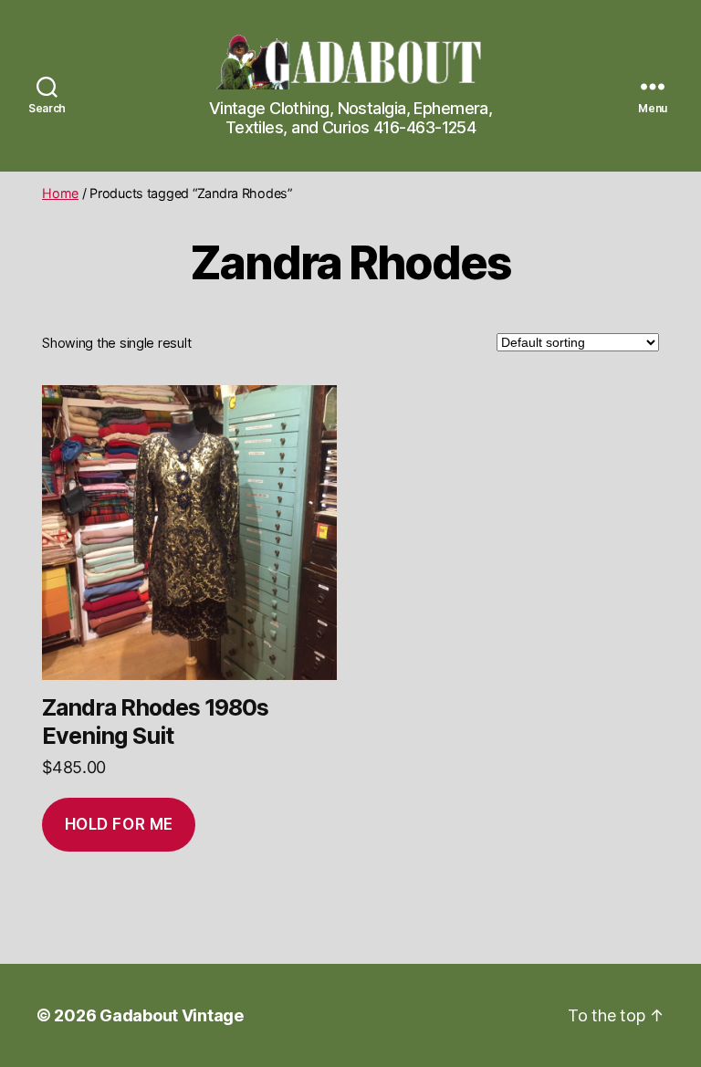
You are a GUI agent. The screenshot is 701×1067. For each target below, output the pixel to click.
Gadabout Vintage (171, 1015)
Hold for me (119, 824)
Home (60, 193)
